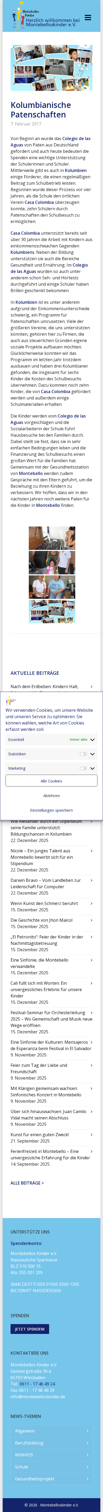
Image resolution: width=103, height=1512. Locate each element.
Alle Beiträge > (27, 1183)
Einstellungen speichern (51, 809)
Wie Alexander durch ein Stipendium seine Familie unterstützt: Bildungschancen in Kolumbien (46, 827)
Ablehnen (51, 795)
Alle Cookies (51, 780)
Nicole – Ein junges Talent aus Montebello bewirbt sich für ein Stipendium (42, 857)
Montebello (48, 505)
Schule (21, 1467)
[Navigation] (88, 17)
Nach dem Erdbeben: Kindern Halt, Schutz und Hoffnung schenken (44, 690)
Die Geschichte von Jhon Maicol (41, 920)
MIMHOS (24, 1455)
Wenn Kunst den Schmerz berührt (44, 903)
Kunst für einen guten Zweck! (40, 1135)
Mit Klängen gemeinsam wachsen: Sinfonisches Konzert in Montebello (46, 1091)
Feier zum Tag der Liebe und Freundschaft (39, 1068)
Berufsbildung (29, 1443)
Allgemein (25, 1431)
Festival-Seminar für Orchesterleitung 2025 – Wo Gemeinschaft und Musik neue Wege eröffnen (51, 1019)
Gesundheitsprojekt (34, 1479)
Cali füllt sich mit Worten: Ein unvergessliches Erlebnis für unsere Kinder (46, 989)
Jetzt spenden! (30, 1329)
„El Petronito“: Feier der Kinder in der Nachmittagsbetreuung (47, 940)
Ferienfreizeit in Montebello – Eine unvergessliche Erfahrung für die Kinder (50, 1154)
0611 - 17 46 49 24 (37, 1384)
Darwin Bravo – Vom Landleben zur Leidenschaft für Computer (46, 883)
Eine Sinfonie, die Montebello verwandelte (39, 963)
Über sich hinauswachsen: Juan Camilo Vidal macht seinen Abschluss (48, 1115)
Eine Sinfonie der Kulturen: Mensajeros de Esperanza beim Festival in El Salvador (51, 1045)
